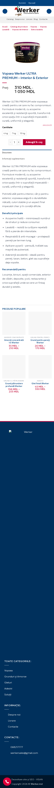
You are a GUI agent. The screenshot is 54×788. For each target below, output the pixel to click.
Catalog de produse (19, 27)
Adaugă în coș (34, 142)
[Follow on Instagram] (10, 761)
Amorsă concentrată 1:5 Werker (14, 341)
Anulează (47, 125)
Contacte (43, 19)
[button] (5, 11)
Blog (36, 19)
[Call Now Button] (7, 781)
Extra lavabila (37, 29)
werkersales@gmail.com (24, 752)
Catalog (10, 19)
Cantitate (7, 127)
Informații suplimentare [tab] (13, 159)
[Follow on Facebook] (6, 761)
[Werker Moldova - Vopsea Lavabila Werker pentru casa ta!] (27, 11)
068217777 (16, 747)
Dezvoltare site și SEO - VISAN (27, 779)
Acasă (5, 27)
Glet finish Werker (40, 383)
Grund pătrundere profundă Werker (14, 384)
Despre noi (20, 19)
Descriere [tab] (7, 152)
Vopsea (33, 27)
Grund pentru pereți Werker (40, 341)
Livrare (29, 19)
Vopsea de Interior (20, 29)
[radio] (5, 133)
